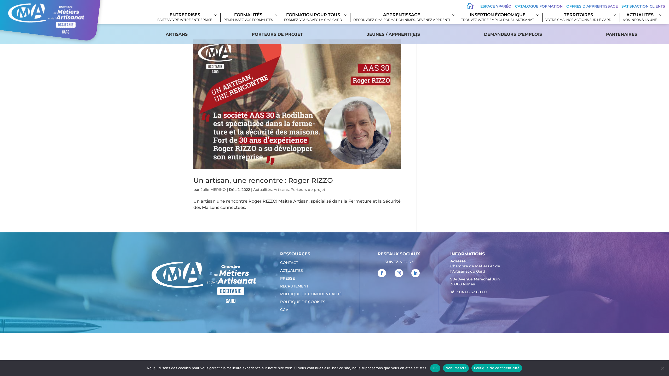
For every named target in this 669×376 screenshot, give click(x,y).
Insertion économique (497, 17)
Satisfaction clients (643, 6)
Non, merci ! (456, 368)
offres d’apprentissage (592, 6)
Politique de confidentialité (311, 294)
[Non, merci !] (662, 368)
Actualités (640, 17)
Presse (287, 279)
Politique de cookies (302, 302)
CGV (284, 310)
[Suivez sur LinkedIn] (415, 273)
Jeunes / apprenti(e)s (393, 34)
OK (435, 368)
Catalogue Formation (539, 6)
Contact (289, 263)
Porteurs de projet (277, 34)
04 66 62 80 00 (473, 292)
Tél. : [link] (468, 292)
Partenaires (621, 34)
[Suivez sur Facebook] (382, 273)
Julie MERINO (213, 189)
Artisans (177, 34)
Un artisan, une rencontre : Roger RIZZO (263, 180)
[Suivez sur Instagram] (399, 273)
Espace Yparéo (495, 6)
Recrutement (294, 286)
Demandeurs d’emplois (513, 34)
